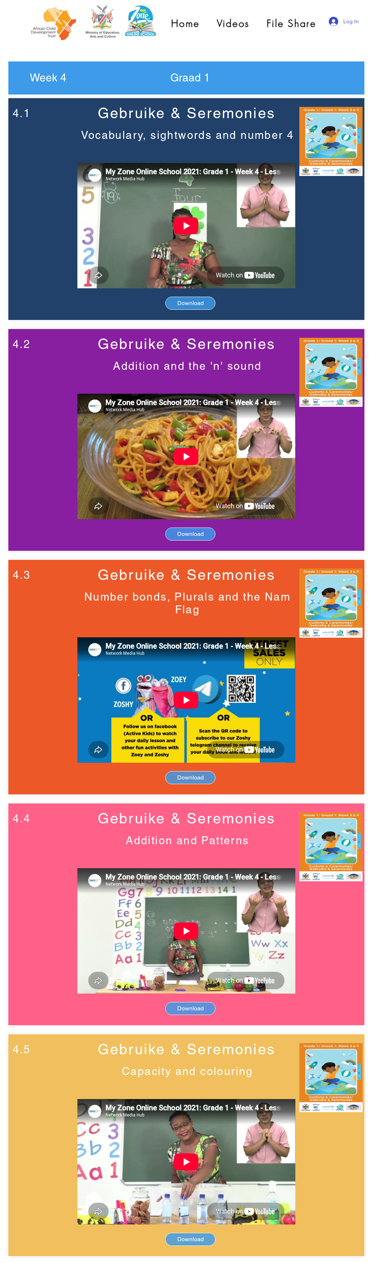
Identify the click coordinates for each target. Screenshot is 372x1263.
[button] (48, 77)
